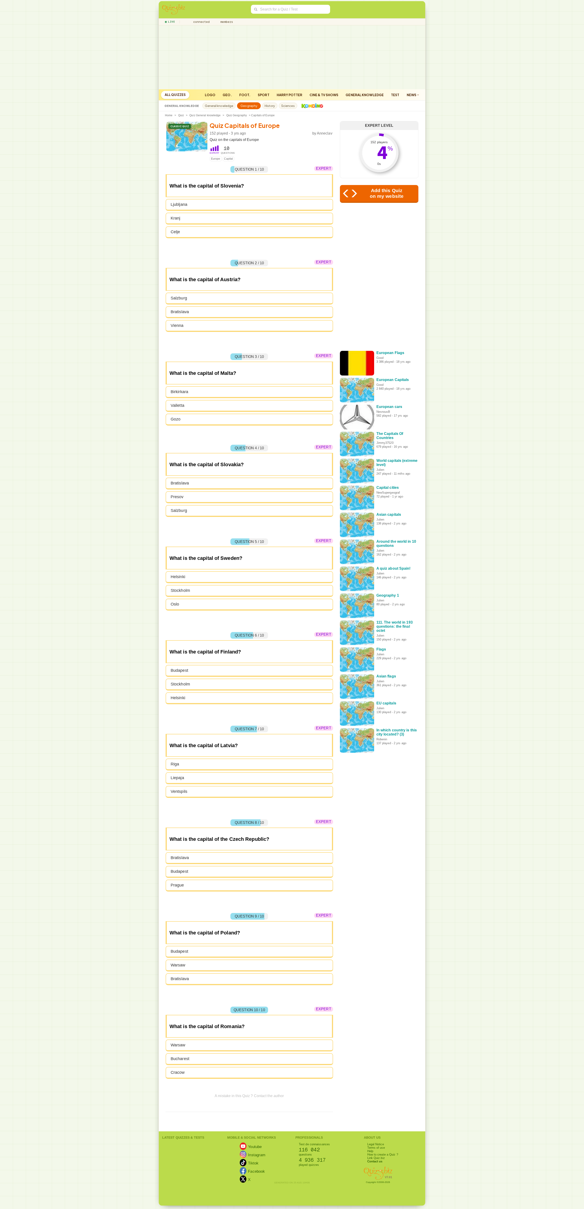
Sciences (288, 106)
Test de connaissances (314, 1144)
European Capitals (392, 380)
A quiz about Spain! (393, 568)
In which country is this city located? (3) (396, 732)
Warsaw (178, 965)
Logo (210, 95)
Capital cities (387, 487)
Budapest (179, 670)
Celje (175, 232)
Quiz (181, 115)
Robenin (381, 739)
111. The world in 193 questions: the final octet (394, 626)
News (412, 95)
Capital (228, 158)
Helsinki (178, 576)
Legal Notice (375, 1144)
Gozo (175, 419)
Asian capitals (388, 514)
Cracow (178, 1072)
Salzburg (179, 298)
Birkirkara (179, 391)
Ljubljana (179, 204)
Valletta (177, 405)
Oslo (175, 604)
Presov (177, 497)
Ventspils (179, 791)
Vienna (177, 325)
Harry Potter (289, 95)
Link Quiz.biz (376, 1158)
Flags (381, 649)
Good (379, 358)
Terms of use (376, 1147)
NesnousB (383, 411)
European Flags (390, 353)
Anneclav (324, 133)
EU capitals (386, 703)
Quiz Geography (236, 115)
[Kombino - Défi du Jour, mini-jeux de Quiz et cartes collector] (311, 106)
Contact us (375, 1161)
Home (168, 115)
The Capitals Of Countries (389, 436)
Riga (175, 764)
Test (395, 95)
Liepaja (177, 777)
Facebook (256, 1171)
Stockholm (180, 590)
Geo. (227, 95)
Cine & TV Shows (324, 95)
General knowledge (365, 95)
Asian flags (386, 676)
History (270, 106)
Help (370, 1151)
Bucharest (180, 1058)
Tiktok (253, 1163)
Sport (263, 95)
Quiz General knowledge (205, 115)
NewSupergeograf (388, 492)
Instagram (256, 1155)
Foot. (245, 95)
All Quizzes (175, 95)
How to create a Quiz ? (382, 1154)
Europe (215, 158)
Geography (248, 106)
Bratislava (180, 312)
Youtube (255, 1146)
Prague (177, 885)
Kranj (175, 218)
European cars (389, 407)
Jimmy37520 (385, 442)
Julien (380, 469)
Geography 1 (387, 595)
